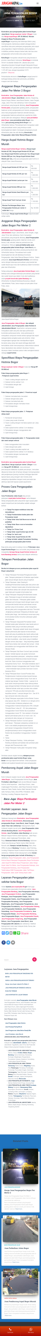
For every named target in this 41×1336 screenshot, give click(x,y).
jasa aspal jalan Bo (18, 887)
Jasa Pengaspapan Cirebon (11, 894)
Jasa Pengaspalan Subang (29, 906)
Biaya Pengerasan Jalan (25, 863)
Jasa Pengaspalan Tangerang (12, 919)
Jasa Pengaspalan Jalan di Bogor (13, 323)
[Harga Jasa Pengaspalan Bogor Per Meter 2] (20, 1166)
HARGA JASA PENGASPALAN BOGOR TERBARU (19, 980)
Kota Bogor (27, 60)
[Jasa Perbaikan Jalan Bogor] (20, 1228)
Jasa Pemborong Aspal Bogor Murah (20, 1301)
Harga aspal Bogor (11, 36)
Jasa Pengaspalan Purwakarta (21, 911)
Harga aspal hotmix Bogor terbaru (13, 149)
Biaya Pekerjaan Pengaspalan (16, 860)
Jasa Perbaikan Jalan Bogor (16, 1248)
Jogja (33, 1081)
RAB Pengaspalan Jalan (18, 870)
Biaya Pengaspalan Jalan (17, 858)
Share (25, 933)
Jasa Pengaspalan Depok (29, 916)
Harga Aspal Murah (10, 1298)
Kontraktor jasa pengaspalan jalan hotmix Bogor (18, 462)
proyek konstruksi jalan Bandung (17, 278)
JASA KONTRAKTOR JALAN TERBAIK (16, 995)
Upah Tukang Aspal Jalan (23, 873)
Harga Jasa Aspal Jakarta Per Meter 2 (17, 984)
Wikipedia (11, 73)
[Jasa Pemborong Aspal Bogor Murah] (20, 1281)
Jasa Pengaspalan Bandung (26, 914)
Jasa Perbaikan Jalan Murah (14, 1034)
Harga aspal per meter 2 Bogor (21, 34)
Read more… (19, 1209)
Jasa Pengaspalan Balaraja (26, 865)
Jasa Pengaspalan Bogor (12, 1187)
